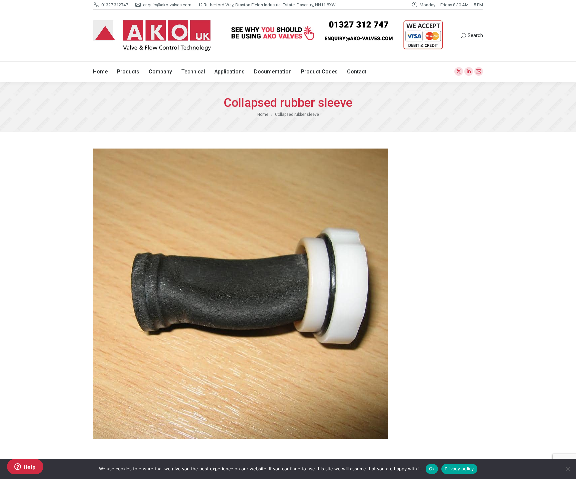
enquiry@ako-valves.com (167, 4)
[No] (567, 469)
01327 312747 (114, 4)
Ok (432, 468)
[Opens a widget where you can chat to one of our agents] (25, 467)
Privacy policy (459, 468)
